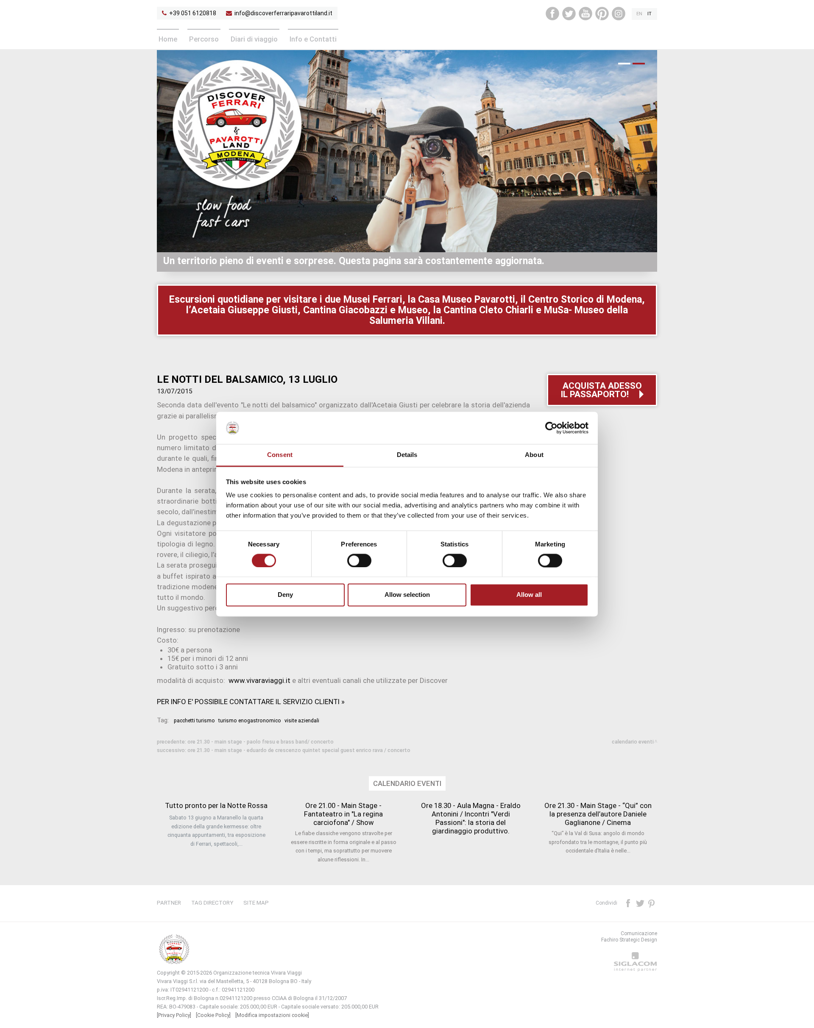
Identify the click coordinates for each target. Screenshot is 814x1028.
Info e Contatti (313, 39)
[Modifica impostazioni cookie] (272, 1015)
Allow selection (407, 595)
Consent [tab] (280, 455)
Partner (169, 903)
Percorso (204, 39)
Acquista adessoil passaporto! (601, 390)
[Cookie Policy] (213, 1015)
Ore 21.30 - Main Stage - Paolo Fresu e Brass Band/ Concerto (260, 741)
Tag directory (212, 903)
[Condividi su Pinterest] (652, 902)
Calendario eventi (633, 741)
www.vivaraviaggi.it (259, 680)
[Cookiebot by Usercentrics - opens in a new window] (551, 427)
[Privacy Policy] (174, 1015)
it (649, 14)
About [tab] (534, 455)
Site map (256, 903)
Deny (285, 595)
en (639, 14)
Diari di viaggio (254, 39)
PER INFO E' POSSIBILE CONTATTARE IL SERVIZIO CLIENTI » (251, 701)
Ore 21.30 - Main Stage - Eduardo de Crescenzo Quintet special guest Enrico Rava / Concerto (298, 750)
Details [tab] (407, 455)
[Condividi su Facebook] (629, 902)
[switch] (359, 560)
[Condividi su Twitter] (641, 902)
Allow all (529, 595)
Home (168, 39)
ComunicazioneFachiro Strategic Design (629, 936)
